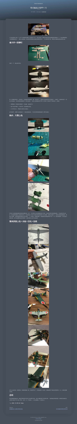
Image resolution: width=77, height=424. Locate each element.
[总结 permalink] (8, 395)
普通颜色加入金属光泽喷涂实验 (16, 409)
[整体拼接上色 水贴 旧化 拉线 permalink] (8, 221)
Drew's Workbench (38, 3)
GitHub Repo (38, 418)
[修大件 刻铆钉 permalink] (8, 43)
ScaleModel (44, 11)
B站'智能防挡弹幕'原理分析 (62, 409)
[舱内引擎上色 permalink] (8, 115)
